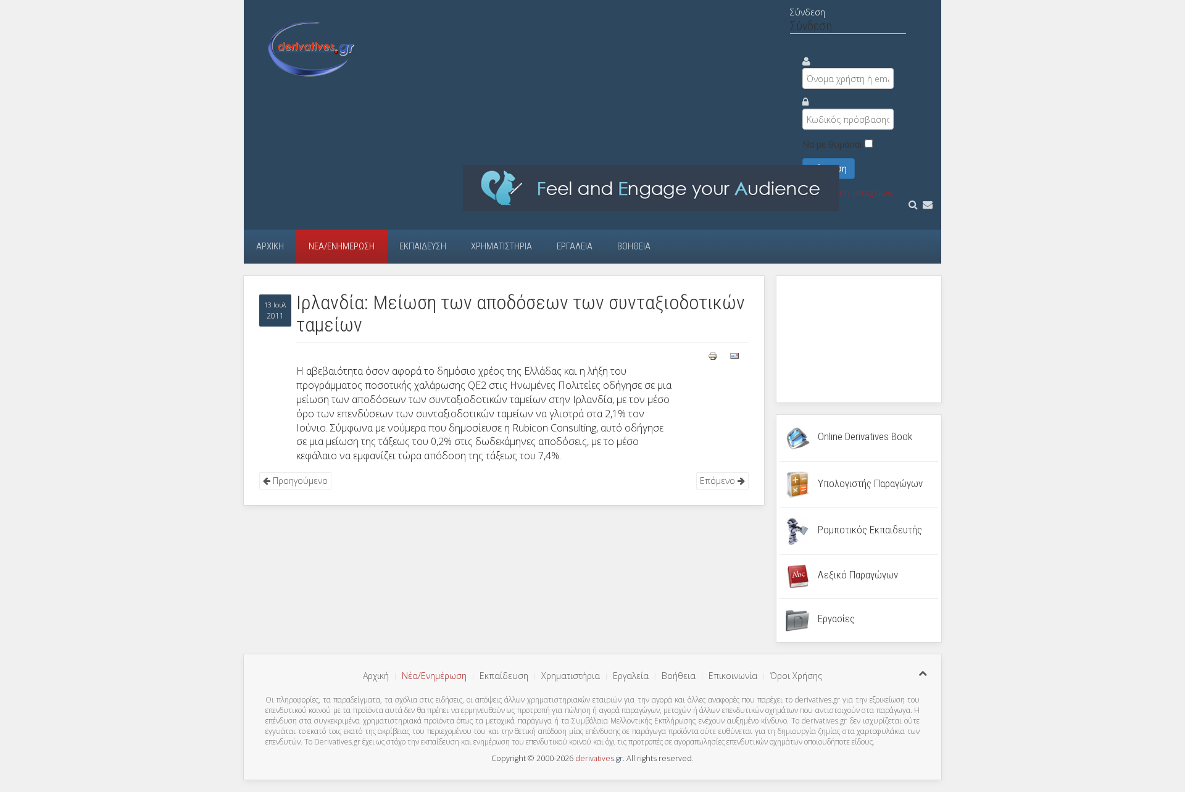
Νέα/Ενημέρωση (342, 246)
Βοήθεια (634, 246)
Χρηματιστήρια (501, 246)
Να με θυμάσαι (832, 144)
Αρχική (270, 246)
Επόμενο (719, 480)
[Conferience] (651, 187)
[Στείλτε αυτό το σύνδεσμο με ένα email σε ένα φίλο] (734, 355)
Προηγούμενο (299, 480)
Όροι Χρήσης (796, 676)
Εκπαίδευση (422, 246)
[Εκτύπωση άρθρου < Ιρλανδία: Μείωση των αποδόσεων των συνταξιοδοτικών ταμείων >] (714, 355)
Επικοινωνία (733, 676)
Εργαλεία (574, 246)
